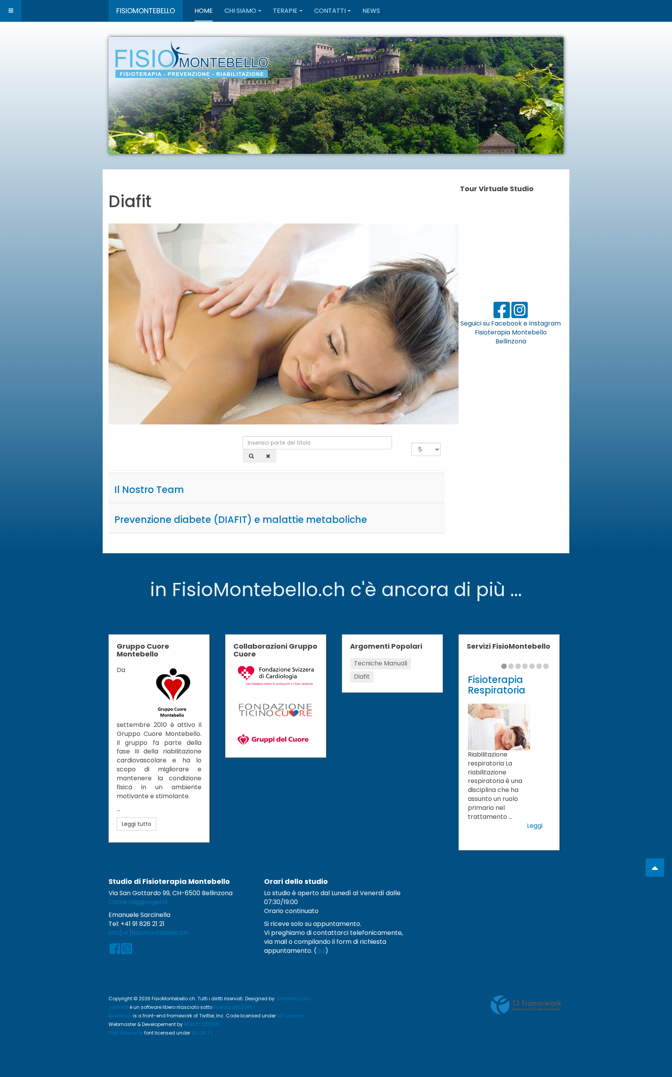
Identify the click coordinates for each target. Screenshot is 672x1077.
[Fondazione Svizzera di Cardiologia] (276, 675)
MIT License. (290, 1015)
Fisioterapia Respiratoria (496, 684)
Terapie (285, 10)
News (371, 10)
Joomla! (118, 1007)
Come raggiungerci (137, 902)
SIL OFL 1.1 (201, 1032)
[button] (540, 95)
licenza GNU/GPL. (234, 1007)
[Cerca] (251, 456)
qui (321, 950)
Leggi (534, 826)
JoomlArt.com (293, 998)
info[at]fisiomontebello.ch (148, 932)
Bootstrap (120, 1015)
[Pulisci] (268, 456)
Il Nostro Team (149, 489)
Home (203, 10)
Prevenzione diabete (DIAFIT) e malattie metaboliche (240, 519)
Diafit (362, 676)
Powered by (526, 1005)
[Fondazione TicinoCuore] (276, 709)
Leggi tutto (136, 824)
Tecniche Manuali (380, 663)
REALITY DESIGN (201, 1024)
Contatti (330, 10)
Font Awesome (125, 1032)
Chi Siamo (240, 10)
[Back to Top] (655, 867)
